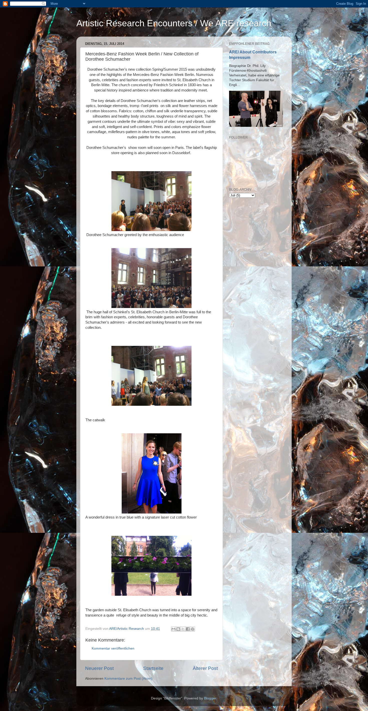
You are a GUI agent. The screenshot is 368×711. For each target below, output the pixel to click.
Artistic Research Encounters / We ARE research (173, 23)
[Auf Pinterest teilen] (192, 629)
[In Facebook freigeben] (187, 629)
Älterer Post (205, 668)
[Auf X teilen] (183, 629)
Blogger (210, 698)
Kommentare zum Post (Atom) (128, 678)
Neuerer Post (99, 668)
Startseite (153, 668)
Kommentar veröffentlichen (113, 648)
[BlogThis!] (178, 629)
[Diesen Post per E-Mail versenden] (173, 629)
